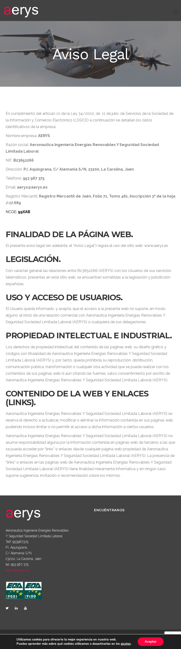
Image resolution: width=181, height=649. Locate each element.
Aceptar (150, 641)
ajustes (126, 644)
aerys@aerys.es (17, 570)
